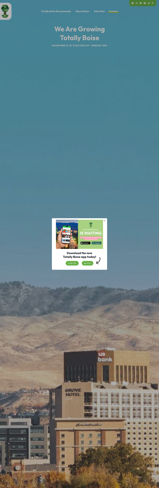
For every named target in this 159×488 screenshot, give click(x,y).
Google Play (72, 263)
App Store (87, 263)
